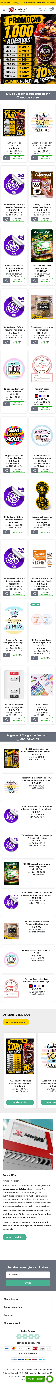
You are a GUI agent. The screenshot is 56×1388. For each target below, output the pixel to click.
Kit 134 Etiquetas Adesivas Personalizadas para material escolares (41, 706)
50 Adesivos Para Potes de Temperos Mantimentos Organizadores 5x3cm (42, 328)
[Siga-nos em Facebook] (19, 1336)
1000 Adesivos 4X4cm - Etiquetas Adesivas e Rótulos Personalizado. (14, 267)
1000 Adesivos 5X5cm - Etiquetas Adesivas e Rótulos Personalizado (14, 328)
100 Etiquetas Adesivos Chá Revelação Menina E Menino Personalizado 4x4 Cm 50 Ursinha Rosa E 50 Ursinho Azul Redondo (42, 641)
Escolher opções (20, 1102)
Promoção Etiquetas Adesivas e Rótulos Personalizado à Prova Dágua (42, 205)
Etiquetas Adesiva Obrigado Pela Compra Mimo (13, 641)
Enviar (28, 1283)
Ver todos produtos (16, 1022)
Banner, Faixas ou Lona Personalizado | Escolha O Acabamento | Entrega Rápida (42, 580)
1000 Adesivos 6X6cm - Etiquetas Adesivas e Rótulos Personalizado (14, 518)
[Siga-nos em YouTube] (31, 1336)
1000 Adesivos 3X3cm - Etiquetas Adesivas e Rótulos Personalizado (14, 205)
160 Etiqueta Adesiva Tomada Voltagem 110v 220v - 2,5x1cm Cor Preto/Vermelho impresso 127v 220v (13, 706)
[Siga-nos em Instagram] (25, 1336)
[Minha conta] (45, 9)
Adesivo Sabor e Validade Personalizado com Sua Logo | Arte (42, 390)
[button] (51, 10)
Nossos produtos (14, 1237)
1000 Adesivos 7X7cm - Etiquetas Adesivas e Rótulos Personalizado (14, 580)
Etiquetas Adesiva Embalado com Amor (41, 457)
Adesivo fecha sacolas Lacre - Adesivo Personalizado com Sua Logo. (42, 518)
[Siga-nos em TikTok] (37, 1336)
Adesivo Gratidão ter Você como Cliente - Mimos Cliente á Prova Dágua (42, 144)
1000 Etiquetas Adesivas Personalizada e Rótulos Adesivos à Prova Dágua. (14, 144)
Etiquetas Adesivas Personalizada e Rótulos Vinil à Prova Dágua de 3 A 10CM (14, 457)
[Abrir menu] (4, 10)
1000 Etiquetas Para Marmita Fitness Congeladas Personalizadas (42, 267)
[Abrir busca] (40, 9)
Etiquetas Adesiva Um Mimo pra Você (14, 390)
